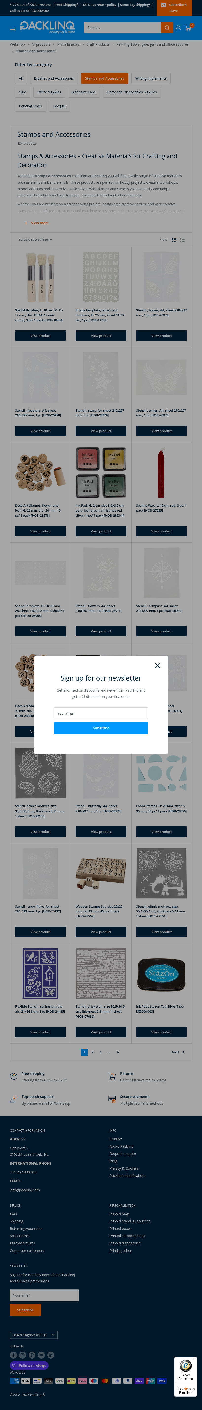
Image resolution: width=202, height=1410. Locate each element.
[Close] (157, 665)
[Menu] (194, 1360)
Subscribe (101, 728)
